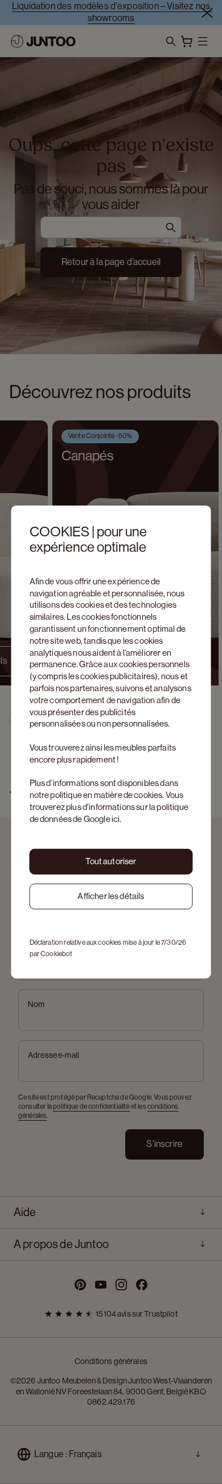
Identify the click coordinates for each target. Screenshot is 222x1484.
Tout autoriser (110, 861)
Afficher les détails (110, 896)
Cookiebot (56, 954)
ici (116, 819)
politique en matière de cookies (106, 795)
